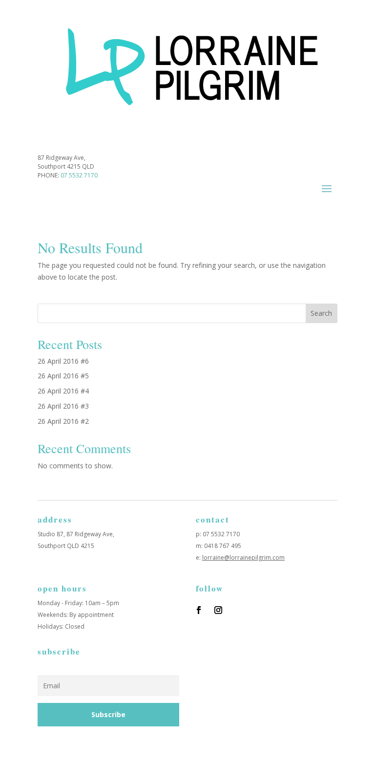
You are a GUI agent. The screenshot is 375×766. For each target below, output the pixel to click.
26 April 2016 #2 (63, 421)
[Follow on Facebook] (199, 610)
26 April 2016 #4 (63, 390)
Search (321, 313)
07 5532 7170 (79, 175)
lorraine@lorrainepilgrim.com (243, 557)
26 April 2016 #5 (63, 375)
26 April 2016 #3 (63, 406)
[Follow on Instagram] (218, 610)
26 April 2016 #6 (63, 361)
